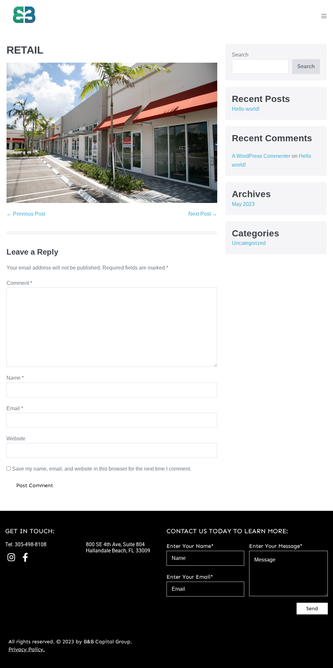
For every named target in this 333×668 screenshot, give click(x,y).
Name (15, 378)
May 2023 (243, 204)
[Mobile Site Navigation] (323, 16)
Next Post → (202, 214)
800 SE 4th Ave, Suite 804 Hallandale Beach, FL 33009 (118, 547)
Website (16, 438)
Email (15, 408)
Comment (19, 283)
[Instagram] (11, 557)
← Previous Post (26, 214)
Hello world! (246, 109)
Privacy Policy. (26, 649)
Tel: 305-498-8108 (26, 544)
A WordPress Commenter (261, 156)
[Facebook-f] (25, 557)
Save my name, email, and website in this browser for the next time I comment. (101, 469)
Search (240, 54)
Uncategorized (249, 243)
